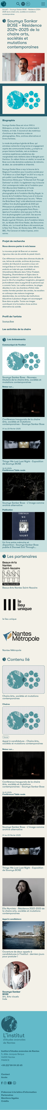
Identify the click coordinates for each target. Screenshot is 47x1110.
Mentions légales (10, 1098)
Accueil (5, 9)
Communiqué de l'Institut (14, 345)
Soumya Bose (8, 321)
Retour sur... (8, 387)
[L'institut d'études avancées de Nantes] (13, 1030)
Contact (5, 1074)
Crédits (5, 1101)
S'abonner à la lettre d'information (19, 1092)
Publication (7, 510)
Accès (4, 1077)
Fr (23, 4)
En (28, 4)
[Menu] (43, 4)
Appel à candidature (11, 919)
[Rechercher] (18, 4)
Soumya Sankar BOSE (11, 993)
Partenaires (7, 1095)
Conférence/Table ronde (13, 470)
